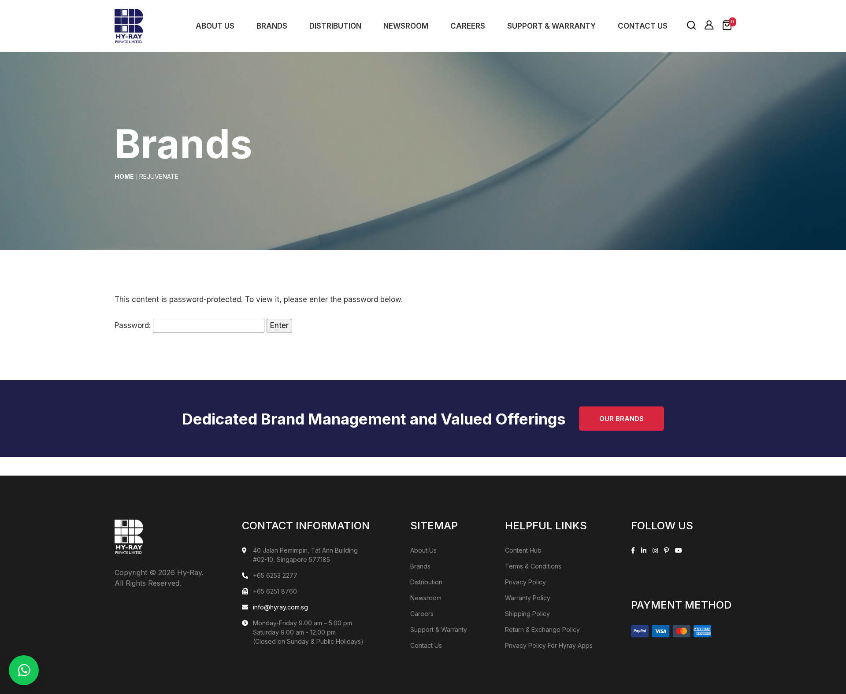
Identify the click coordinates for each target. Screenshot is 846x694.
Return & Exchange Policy (542, 629)
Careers (467, 26)
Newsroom (405, 26)
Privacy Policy (525, 582)
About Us (215, 26)
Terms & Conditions (533, 566)
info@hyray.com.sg (280, 607)
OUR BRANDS (621, 418)
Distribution (335, 26)
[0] (727, 25)
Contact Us (643, 26)
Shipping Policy (527, 613)
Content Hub (523, 550)
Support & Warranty (551, 26)
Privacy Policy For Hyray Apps (549, 645)
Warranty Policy (527, 598)
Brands (271, 26)
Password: (134, 325)
